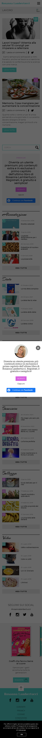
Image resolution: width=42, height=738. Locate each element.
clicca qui (22, 730)
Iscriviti (21, 379)
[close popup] (38, 348)
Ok (21, 734)
